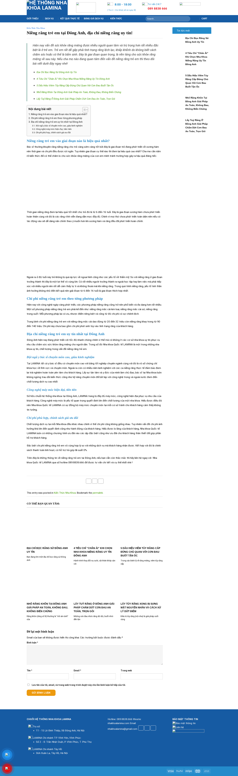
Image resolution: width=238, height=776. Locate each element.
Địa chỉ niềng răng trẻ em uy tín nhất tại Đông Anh (57, 122)
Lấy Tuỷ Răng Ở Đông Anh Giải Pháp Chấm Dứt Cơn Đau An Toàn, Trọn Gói (76, 98)
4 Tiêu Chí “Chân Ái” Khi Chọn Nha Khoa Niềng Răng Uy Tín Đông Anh (73, 78)
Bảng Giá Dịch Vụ (93, 18)
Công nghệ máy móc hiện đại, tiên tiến (54, 129)
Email (77, 670)
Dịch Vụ (49, 18)
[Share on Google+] (101, 481)
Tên (29, 670)
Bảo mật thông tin (186, 723)
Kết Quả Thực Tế (70, 18)
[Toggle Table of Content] (83, 109)
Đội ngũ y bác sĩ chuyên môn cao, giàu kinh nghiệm (59, 125)
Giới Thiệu (32, 18)
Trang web (126, 670)
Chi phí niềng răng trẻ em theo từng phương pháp (57, 118)
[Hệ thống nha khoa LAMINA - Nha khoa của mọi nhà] (47, 7)
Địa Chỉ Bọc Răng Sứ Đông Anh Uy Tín (57, 72)
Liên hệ (180, 727)
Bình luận (32, 642)
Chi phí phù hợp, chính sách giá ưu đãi (53, 132)
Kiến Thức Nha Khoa (36, 28)
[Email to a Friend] (95, 481)
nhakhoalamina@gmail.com (122, 728)
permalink (98, 492)
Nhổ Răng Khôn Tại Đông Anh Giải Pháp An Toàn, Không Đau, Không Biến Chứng (79, 92)
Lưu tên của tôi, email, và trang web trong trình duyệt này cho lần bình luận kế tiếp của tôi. (79, 685)
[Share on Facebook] (88, 481)
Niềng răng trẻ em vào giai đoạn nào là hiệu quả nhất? (59, 114)
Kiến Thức (116, 18)
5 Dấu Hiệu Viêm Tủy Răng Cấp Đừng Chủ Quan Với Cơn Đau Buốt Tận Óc (75, 85)
